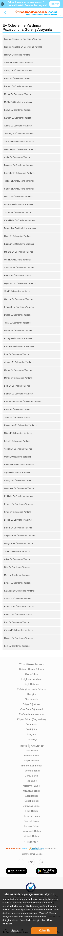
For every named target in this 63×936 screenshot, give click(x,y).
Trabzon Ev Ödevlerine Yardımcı (19, 181)
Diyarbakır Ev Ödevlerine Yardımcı (19, 283)
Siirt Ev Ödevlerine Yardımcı (17, 551)
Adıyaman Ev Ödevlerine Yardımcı (19, 535)
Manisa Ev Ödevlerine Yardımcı (18, 204)
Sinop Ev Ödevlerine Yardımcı (17, 512)
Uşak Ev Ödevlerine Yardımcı (17, 457)
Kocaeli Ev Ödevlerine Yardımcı (18, 86)
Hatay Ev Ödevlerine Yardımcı (17, 236)
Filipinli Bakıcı (31, 760)
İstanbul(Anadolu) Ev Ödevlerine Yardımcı (23, 47)
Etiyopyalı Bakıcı (31, 816)
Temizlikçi (32, 739)
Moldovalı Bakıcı (31, 785)
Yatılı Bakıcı (31, 750)
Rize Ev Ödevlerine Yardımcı (17, 354)
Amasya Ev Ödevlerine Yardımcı (18, 480)
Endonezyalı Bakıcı (31, 765)
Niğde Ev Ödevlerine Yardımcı (18, 433)
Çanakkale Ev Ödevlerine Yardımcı (20, 220)
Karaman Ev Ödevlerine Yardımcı (19, 591)
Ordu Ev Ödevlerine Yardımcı (17, 260)
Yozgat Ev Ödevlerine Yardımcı (18, 449)
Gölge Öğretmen (31, 704)
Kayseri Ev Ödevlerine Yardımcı (18, 118)
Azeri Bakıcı (31, 795)
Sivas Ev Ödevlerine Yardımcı (17, 417)
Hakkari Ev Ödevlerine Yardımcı (18, 638)
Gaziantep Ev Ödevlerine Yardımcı (19, 149)
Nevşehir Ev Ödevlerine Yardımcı (19, 543)
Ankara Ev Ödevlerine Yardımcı (18, 63)
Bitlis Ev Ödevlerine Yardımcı (17, 441)
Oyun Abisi (31, 724)
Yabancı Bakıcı (31, 755)
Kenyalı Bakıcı (31, 826)
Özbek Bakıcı (32, 800)
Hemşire (31, 694)
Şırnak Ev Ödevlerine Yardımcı (18, 599)
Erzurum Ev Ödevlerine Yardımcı (19, 244)
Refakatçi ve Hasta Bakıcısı (31, 689)
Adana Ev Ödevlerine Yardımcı (18, 126)
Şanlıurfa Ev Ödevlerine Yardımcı (19, 267)
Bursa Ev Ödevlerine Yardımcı (17, 78)
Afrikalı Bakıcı (31, 836)
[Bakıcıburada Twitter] (31, 862)
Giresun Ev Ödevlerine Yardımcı (18, 299)
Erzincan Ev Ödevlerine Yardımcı (19, 606)
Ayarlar (15, 930)
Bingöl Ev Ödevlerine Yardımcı (18, 583)
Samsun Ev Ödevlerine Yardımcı (19, 189)
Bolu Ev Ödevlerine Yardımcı (17, 386)
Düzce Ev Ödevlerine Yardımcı (18, 315)
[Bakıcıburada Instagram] (42, 862)
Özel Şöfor (31, 729)
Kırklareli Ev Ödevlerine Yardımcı (19, 307)
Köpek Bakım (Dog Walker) (31, 719)
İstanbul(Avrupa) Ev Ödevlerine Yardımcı (22, 39)
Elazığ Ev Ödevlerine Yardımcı (18, 338)
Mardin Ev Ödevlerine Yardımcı (18, 378)
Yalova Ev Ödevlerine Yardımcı (18, 212)
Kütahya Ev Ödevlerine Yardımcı (19, 465)
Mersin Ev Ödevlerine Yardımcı (18, 94)
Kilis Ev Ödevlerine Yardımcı (17, 646)
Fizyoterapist (31, 699)
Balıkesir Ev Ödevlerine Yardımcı (19, 165)
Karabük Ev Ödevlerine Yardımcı (19, 346)
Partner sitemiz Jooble (32, 854)
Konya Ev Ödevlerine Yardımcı (18, 110)
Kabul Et (44, 930)
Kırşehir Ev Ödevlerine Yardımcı (18, 504)
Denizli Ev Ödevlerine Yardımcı (18, 197)
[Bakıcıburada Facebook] (21, 862)
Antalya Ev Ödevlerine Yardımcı (18, 70)
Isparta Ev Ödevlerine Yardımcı (18, 331)
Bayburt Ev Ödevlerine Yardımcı (18, 614)
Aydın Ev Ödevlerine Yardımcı (17, 157)
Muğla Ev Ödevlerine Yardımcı (18, 102)
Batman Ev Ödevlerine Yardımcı (18, 394)
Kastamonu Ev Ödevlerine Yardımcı (20, 425)
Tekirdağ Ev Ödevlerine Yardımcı (19, 133)
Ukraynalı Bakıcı (31, 806)
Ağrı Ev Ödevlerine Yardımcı (17, 472)
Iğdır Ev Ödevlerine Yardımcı (17, 567)
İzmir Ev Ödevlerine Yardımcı (17, 55)
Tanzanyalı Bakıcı (31, 831)
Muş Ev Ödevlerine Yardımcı (17, 575)
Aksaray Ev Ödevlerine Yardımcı (18, 362)
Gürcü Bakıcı (31, 775)
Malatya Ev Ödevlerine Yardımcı (18, 252)
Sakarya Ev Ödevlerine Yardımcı (19, 141)
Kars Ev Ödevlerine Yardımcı (17, 622)
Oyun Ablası (31, 674)
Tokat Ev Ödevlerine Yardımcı (17, 323)
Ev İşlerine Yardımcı (31, 679)
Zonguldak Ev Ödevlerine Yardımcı (20, 228)
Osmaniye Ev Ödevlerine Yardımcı (19, 488)
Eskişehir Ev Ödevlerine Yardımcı (19, 173)
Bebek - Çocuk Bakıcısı (31, 669)
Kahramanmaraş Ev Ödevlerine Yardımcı (22, 401)
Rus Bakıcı (31, 780)
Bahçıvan (31, 734)
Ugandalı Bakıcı (31, 790)
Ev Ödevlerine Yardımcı (31, 714)
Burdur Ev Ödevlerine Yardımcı (18, 528)
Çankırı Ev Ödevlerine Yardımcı (18, 630)
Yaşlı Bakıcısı (32, 684)
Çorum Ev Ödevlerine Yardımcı (18, 370)
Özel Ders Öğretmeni (31, 709)
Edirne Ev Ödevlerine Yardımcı (18, 275)
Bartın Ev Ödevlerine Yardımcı (17, 409)
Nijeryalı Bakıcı (31, 821)
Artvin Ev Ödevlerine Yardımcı (17, 559)
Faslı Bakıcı (31, 811)
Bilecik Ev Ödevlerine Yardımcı (18, 520)
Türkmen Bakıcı (31, 770)
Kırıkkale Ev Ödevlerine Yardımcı (19, 496)
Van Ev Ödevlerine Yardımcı (17, 291)
